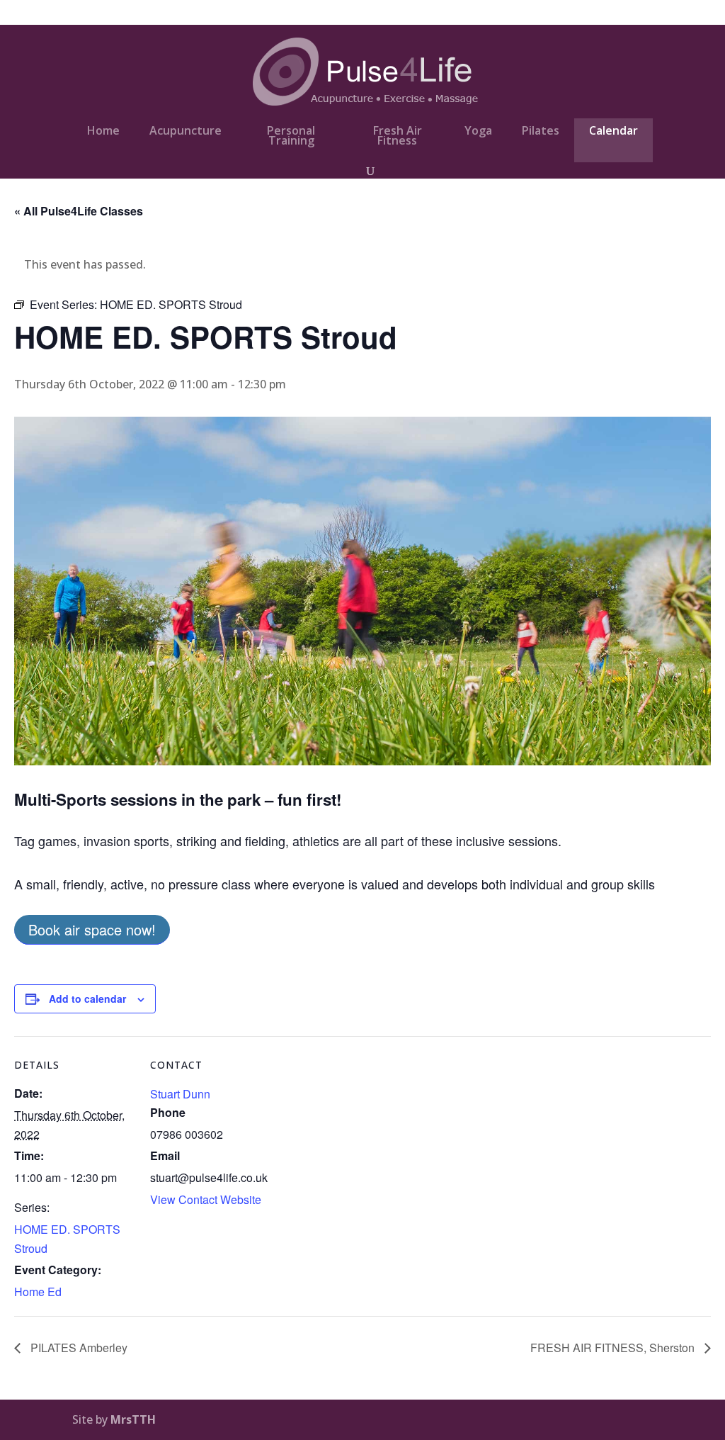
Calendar (613, 130)
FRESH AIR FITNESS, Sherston (613, 1347)
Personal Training (291, 135)
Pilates (540, 130)
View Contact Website (205, 1199)
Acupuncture (185, 130)
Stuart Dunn (180, 1094)
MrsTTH (133, 1419)
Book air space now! (92, 929)
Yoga (478, 130)
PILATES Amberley (77, 1347)
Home (103, 130)
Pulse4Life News (515, 13)
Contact (632, 13)
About (584, 13)
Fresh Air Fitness (397, 135)
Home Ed (38, 1291)
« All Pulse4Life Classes (78, 211)
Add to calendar (87, 998)
